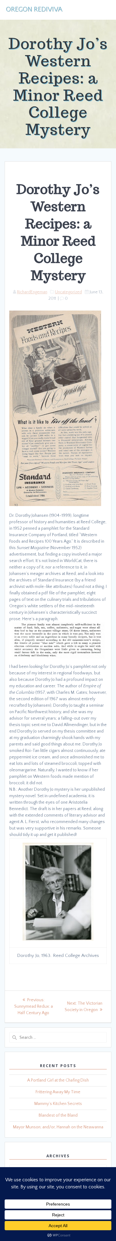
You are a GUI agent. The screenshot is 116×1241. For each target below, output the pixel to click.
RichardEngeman (32, 292)
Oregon (34, 9)
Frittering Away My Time (58, 1092)
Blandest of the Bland (58, 1115)
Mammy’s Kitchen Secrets (58, 1103)
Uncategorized (68, 292)
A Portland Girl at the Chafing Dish (58, 1080)
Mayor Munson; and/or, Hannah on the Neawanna (58, 1127)
